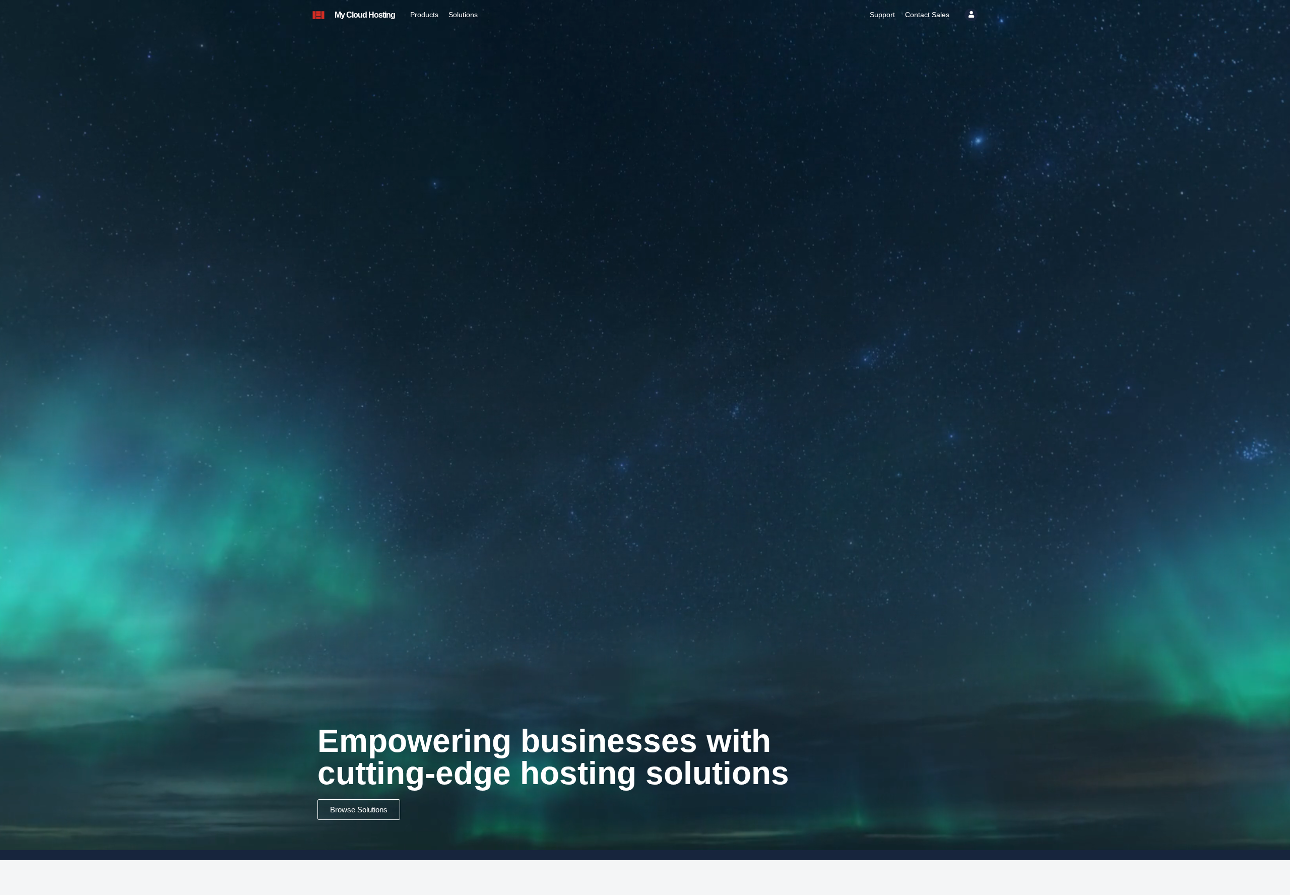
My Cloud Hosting (365, 15)
